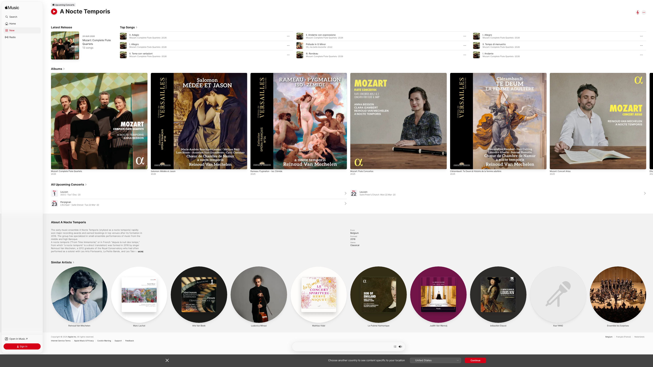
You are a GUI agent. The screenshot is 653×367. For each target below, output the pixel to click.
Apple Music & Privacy (84, 341)
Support (118, 341)
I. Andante (488, 53)
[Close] (167, 360)
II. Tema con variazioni (141, 53)
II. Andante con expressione (321, 34)
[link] (129, 27)
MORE (141, 251)
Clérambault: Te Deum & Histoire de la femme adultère (479, 74)
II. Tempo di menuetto (494, 44)
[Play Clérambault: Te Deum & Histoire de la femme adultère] (454, 165)
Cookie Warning (104, 341)
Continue (475, 360)
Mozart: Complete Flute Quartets (68, 74)
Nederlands (639, 337)
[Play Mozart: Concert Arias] (554, 165)
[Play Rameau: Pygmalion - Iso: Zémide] (254, 165)
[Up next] (395, 346)
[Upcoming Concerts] (63, 5)
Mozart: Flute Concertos (363, 74)
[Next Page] (649, 45)
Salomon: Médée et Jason (165, 74)
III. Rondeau (312, 53)
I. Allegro (134, 44)
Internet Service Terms (61, 341)
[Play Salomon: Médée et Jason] (155, 165)
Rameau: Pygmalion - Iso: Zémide (268, 74)
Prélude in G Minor (316, 44)
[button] (22, 17)
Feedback (129, 341)
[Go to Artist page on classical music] (637, 12)
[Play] (54, 11)
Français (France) (623, 337)
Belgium (609, 337)
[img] (12, 8)
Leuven (64, 191)
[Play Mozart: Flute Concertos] (354, 165)
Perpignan (65, 202)
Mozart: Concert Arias (561, 74)
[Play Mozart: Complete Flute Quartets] (55, 55)
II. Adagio (134, 34)
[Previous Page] (116, 45)
